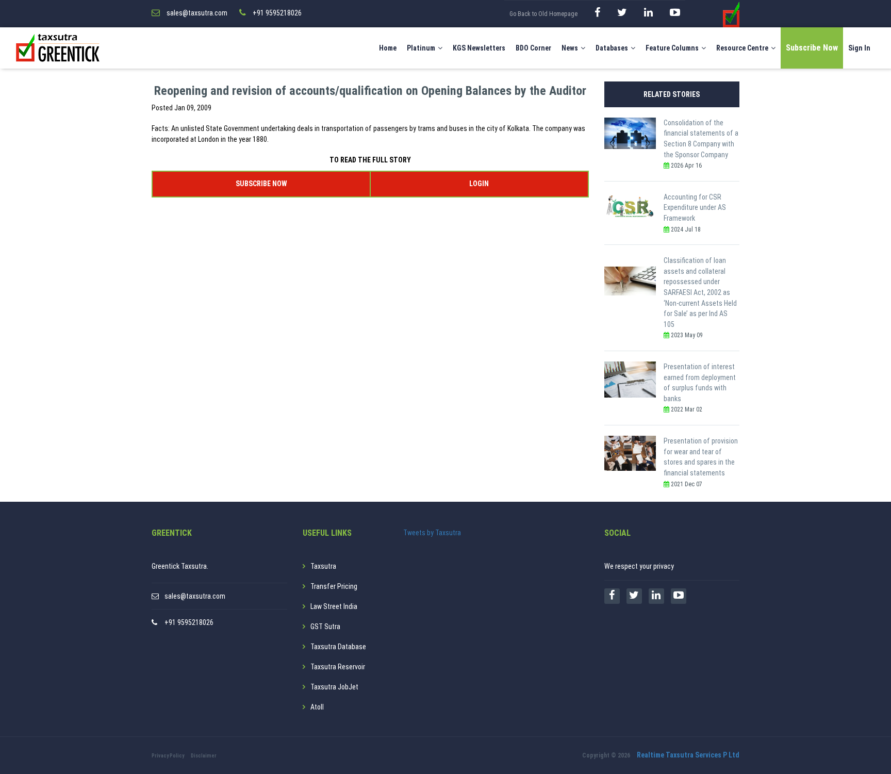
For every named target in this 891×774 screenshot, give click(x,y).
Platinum (421, 48)
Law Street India (333, 606)
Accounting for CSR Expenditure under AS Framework (695, 207)
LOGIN (479, 183)
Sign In (859, 48)
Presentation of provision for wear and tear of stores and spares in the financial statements (701, 457)
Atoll (317, 707)
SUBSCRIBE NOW (261, 183)
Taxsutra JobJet (334, 687)
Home (388, 48)
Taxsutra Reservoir (337, 667)
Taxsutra (323, 566)
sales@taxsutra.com (194, 596)
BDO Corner (533, 48)
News (570, 48)
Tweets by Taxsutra (432, 533)
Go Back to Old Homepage (543, 14)
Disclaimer (204, 756)
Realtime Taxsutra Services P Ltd (688, 755)
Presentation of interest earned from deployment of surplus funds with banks (700, 383)
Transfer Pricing (333, 586)
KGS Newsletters (479, 48)
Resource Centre (742, 48)
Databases (612, 48)
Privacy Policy (168, 756)
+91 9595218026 (188, 622)
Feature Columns (672, 48)
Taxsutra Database (338, 647)
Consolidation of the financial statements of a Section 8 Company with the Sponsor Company (701, 139)
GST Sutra (325, 626)
